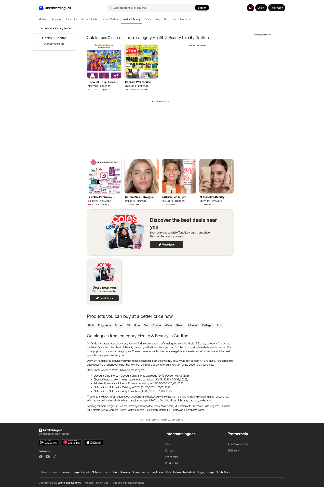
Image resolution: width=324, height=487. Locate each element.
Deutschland (111, 472)
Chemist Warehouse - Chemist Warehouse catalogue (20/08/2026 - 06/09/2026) (140, 379)
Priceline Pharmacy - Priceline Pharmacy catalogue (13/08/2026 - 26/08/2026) (139, 383)
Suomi (135, 472)
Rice (137, 325)
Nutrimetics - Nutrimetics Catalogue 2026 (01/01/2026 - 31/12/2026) (132, 387)
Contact (169, 450)
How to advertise (238, 444)
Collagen (207, 325)
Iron (219, 325)
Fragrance (104, 325)
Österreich (65, 472)
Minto (104, 410)
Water (168, 325)
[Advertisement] (197, 71)
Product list (185, 19)
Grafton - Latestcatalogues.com (109, 343)
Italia (168, 472)
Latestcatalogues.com (69, 482)
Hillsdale (139, 410)
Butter (119, 325)
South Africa (223, 472)
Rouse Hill (164, 410)
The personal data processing (128, 482)
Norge (200, 472)
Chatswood (178, 410)
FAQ (167, 444)
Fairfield (95, 410)
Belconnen (151, 410)
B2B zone (234, 450)
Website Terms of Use (96, 482)
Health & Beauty (197, 343)
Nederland (189, 472)
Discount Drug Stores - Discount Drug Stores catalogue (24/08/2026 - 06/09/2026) (142, 375)
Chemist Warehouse (143, 351)
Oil (128, 325)
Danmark (125, 472)
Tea (146, 325)
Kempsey (191, 410)
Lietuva (177, 472)
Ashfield (113, 410)
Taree (201, 410)
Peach (180, 325)
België (76, 472)
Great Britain (157, 472)
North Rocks (126, 410)
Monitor (193, 325)
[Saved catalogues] (250, 7)
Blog (157, 19)
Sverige (209, 472)
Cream (156, 325)
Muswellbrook (182, 406)
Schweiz (97, 472)
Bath (91, 325)
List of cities (170, 19)
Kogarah (215, 406)
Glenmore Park (200, 406)
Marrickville (167, 406)
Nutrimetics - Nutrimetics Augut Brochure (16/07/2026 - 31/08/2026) (133, 391)
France (145, 472)
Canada (85, 472)
